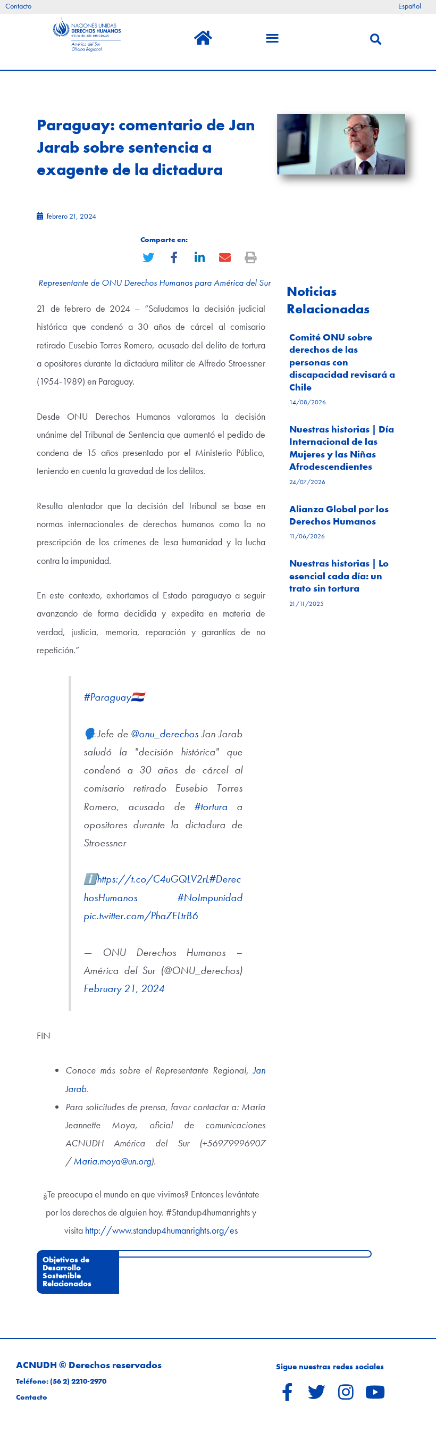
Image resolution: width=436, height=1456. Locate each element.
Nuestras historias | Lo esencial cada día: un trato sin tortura (339, 575)
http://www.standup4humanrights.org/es (161, 1230)
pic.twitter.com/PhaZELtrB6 (140, 915)
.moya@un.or (121, 1161)
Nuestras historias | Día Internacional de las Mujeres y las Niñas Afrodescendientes (341, 447)
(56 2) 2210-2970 (78, 1381)
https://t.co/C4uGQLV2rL (153, 879)
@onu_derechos (164, 734)
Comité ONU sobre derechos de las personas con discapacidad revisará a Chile (342, 362)
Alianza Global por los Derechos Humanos (339, 515)
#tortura (211, 806)
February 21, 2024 (123, 988)
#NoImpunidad (209, 897)
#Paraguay (107, 697)
